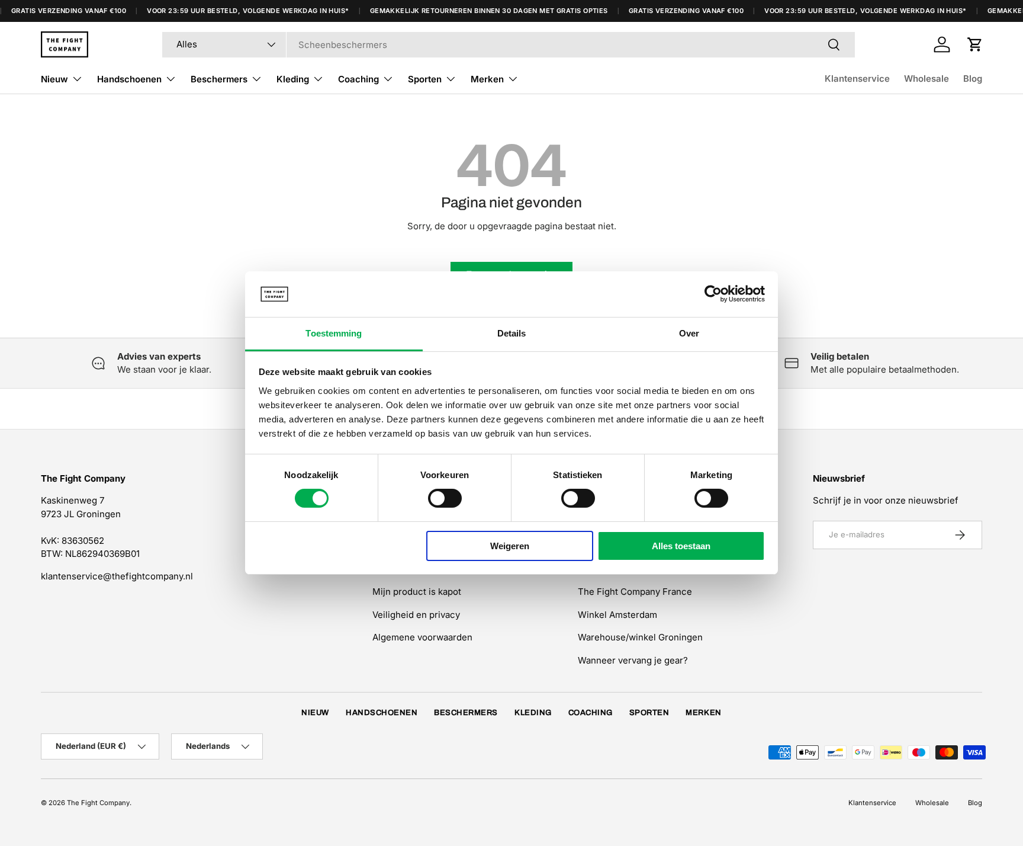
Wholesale (926, 78)
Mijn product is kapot (416, 591)
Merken (487, 79)
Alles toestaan (681, 546)
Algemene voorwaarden (422, 637)
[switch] (445, 498)
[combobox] (508, 44)
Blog (972, 78)
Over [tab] (689, 333)
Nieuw (54, 79)
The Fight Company (98, 803)
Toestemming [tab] (333, 333)
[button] (975, 44)
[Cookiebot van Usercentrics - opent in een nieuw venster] (713, 294)
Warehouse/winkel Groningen (640, 637)
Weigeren (509, 546)
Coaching (358, 79)
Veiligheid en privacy (416, 614)
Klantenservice (857, 78)
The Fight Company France (635, 591)
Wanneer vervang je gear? (633, 660)
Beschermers (219, 79)
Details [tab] (511, 333)
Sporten (425, 79)
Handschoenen (129, 79)
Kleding (292, 79)
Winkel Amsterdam (617, 614)
